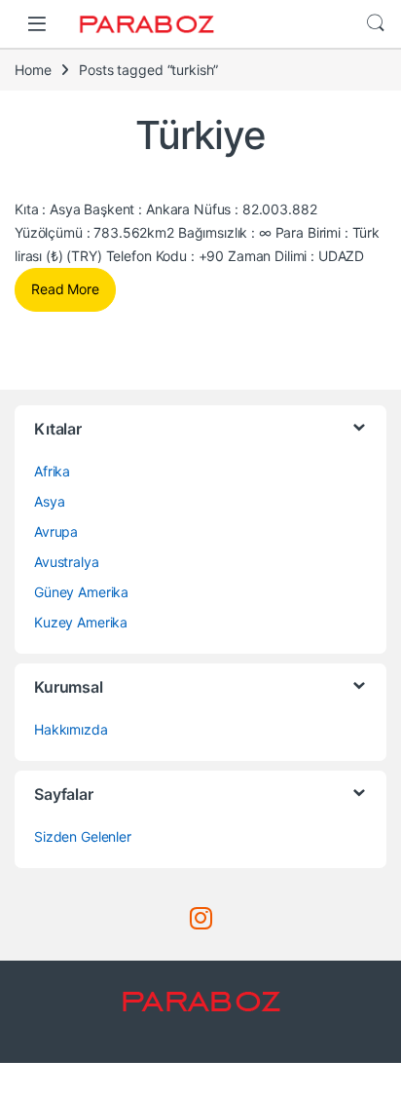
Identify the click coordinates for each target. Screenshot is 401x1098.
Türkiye (200, 135)
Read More (65, 289)
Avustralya (66, 561)
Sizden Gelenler (82, 836)
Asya (49, 501)
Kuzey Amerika (81, 622)
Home (33, 69)
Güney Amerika (81, 592)
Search (375, 23)
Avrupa (56, 531)
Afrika (52, 471)
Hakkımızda (71, 729)
